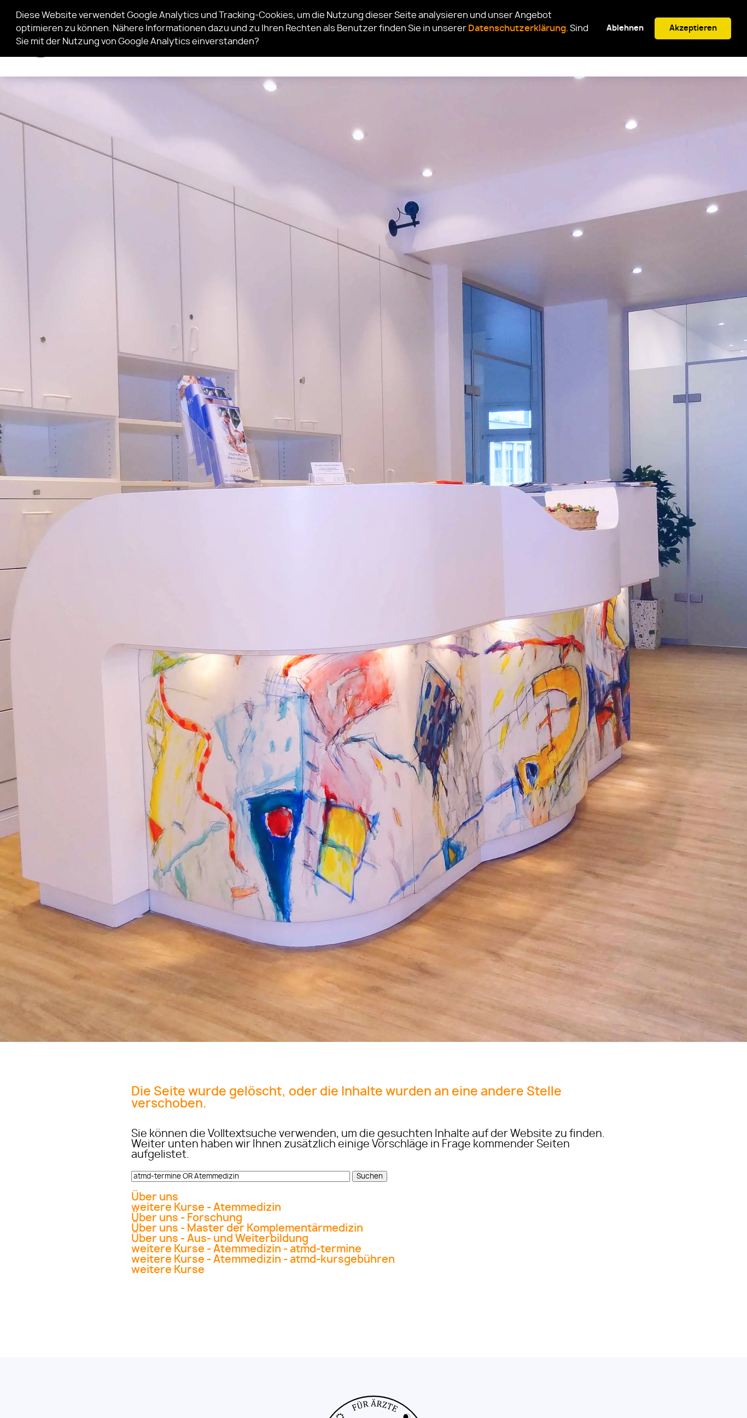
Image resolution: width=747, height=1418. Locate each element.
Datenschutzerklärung (517, 28)
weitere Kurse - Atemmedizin (206, 1208)
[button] (262, 42)
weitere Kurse (168, 1270)
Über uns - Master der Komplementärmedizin (247, 1228)
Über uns (154, 1197)
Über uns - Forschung (186, 1218)
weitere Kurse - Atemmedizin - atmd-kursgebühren (263, 1260)
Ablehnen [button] (625, 28)
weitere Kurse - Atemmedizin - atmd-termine (246, 1249)
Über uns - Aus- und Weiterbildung (219, 1239)
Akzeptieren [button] (693, 28)
